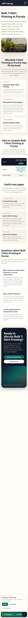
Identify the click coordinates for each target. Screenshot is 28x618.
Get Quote (19, 614)
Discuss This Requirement (14, 357)
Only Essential (6, 608)
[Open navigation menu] (25, 3)
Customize (13, 604)
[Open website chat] (24, 614)
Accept (5, 604)
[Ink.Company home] (7, 3)
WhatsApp (9, 614)
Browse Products (14, 361)
